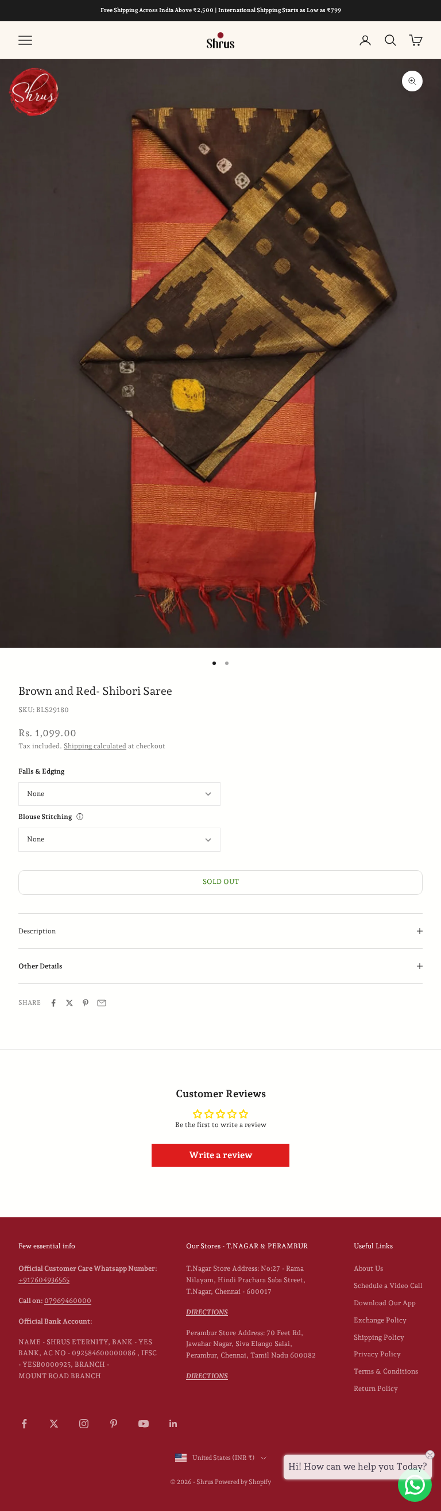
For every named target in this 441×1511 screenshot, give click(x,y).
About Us (368, 1268)
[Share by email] (101, 1003)
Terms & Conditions (386, 1371)
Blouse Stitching (45, 817)
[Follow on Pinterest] (113, 1423)
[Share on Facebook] (53, 1003)
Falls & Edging (41, 771)
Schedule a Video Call (388, 1286)
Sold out (221, 882)
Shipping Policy (379, 1337)
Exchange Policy (380, 1320)
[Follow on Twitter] (54, 1423)
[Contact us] (415, 1485)
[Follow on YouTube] (143, 1423)
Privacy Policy (377, 1354)
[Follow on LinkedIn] (173, 1423)
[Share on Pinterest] (85, 1003)
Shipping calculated (95, 746)
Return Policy (376, 1389)
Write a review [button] (221, 1154)
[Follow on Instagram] (84, 1423)
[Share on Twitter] (69, 1003)
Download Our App (385, 1303)
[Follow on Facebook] (24, 1423)
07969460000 (67, 1301)
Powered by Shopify (243, 1482)
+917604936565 (43, 1280)
